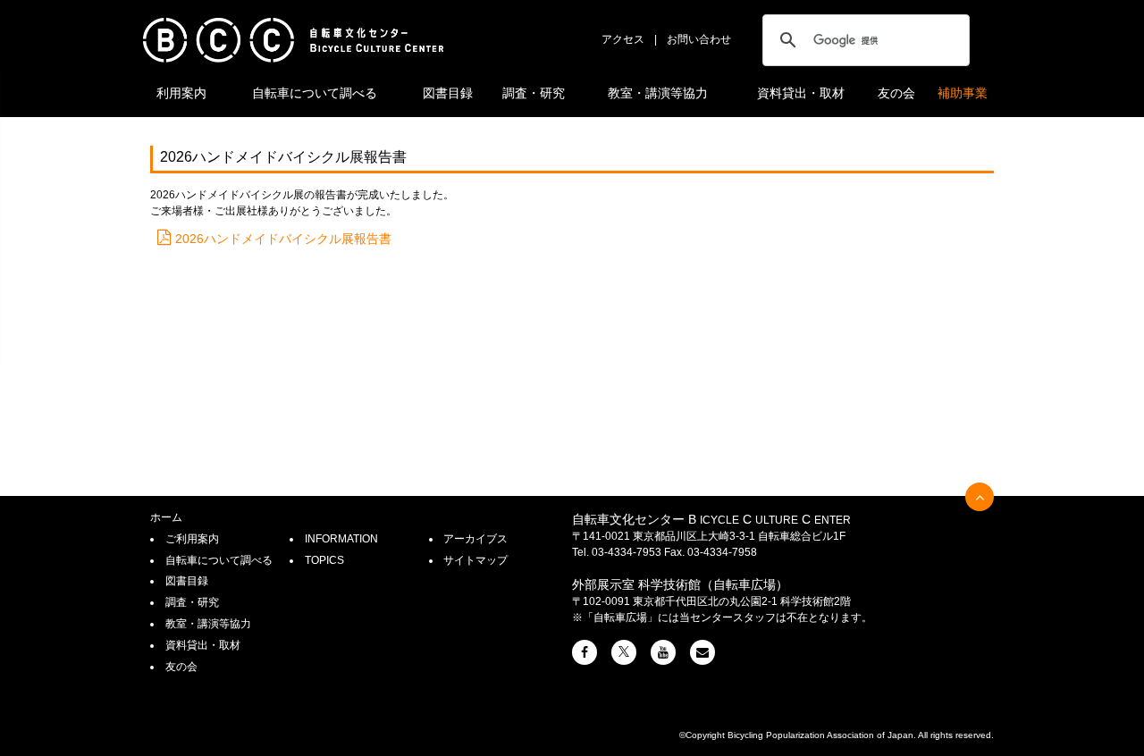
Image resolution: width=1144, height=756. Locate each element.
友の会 (896, 93)
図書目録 (448, 93)
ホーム (166, 517)
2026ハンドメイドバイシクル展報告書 (283, 238)
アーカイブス (475, 539)
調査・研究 (533, 93)
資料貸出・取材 (801, 93)
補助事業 (963, 93)
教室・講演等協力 (658, 93)
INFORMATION (341, 539)
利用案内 (181, 93)
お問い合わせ (699, 39)
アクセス (622, 39)
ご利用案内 (192, 539)
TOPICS (324, 560)
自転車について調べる (314, 93)
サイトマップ (475, 560)
